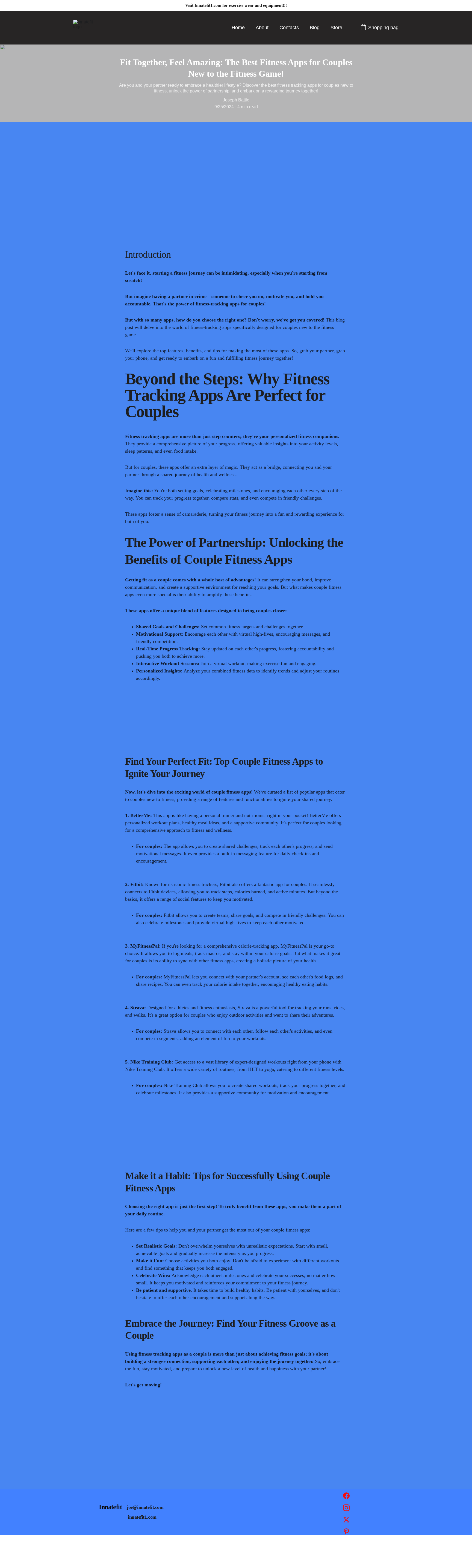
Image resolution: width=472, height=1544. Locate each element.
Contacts (289, 27)
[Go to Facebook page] (346, 1498)
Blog (315, 27)
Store (336, 27)
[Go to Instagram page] (346, 1510)
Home (238, 27)
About (262, 27)
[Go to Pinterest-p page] (346, 1531)
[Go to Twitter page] (346, 1522)
